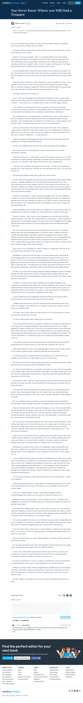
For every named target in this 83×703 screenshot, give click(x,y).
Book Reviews (70, 670)
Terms (7, 695)
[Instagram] (72, 691)
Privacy (12, 695)
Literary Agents (70, 674)
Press (19, 674)
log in (26, 617)
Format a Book (54, 677)
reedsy (11, 2)
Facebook (35, 658)
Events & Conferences (41, 677)
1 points (19, 625)
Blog (35, 670)
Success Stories (23, 679)
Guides (36, 672)
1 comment (68, 23)
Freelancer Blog (38, 681)
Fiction (19, 27)
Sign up (71, 3)
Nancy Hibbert (26, 625)
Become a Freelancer (24, 677)
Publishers (69, 677)
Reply (14, 631)
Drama (13, 27)
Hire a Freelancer (7, 670)
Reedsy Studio (54, 670)
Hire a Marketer (6, 677)
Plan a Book (53, 674)
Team (19, 672)
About (20, 670)
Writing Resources (55, 679)
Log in (78, 3)
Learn (58, 3)
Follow (28, 23)
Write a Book (53, 672)
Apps (22, 3)
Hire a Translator (7, 681)
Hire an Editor (6, 672)
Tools (64, 3)
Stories (52, 3)
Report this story (16, 599)
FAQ (3, 695)
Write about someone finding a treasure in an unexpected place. (46, 30)
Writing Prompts (70, 672)
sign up (20, 617)
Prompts (45, 3)
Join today (6, 658)
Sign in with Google (21, 658)
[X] (70, 691)
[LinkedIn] (75, 691)
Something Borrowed (20, 32)
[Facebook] (77, 691)
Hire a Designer (7, 674)
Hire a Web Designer (8, 683)
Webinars (36, 679)
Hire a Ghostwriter (7, 679)
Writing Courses (39, 674)
